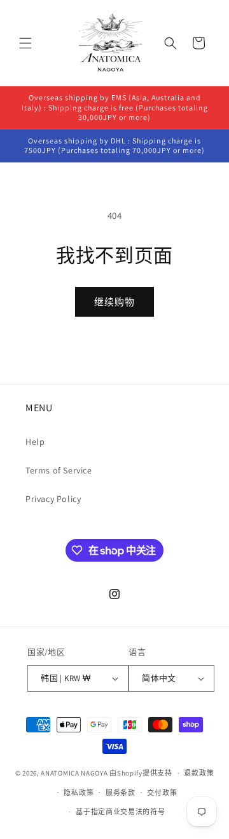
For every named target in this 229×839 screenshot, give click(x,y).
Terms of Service (58, 470)
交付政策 (162, 792)
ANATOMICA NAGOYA (74, 773)
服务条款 (120, 792)
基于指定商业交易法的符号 (120, 811)
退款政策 (199, 773)
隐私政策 (79, 792)
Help (35, 441)
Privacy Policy (53, 499)
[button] (25, 43)
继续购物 (114, 302)
